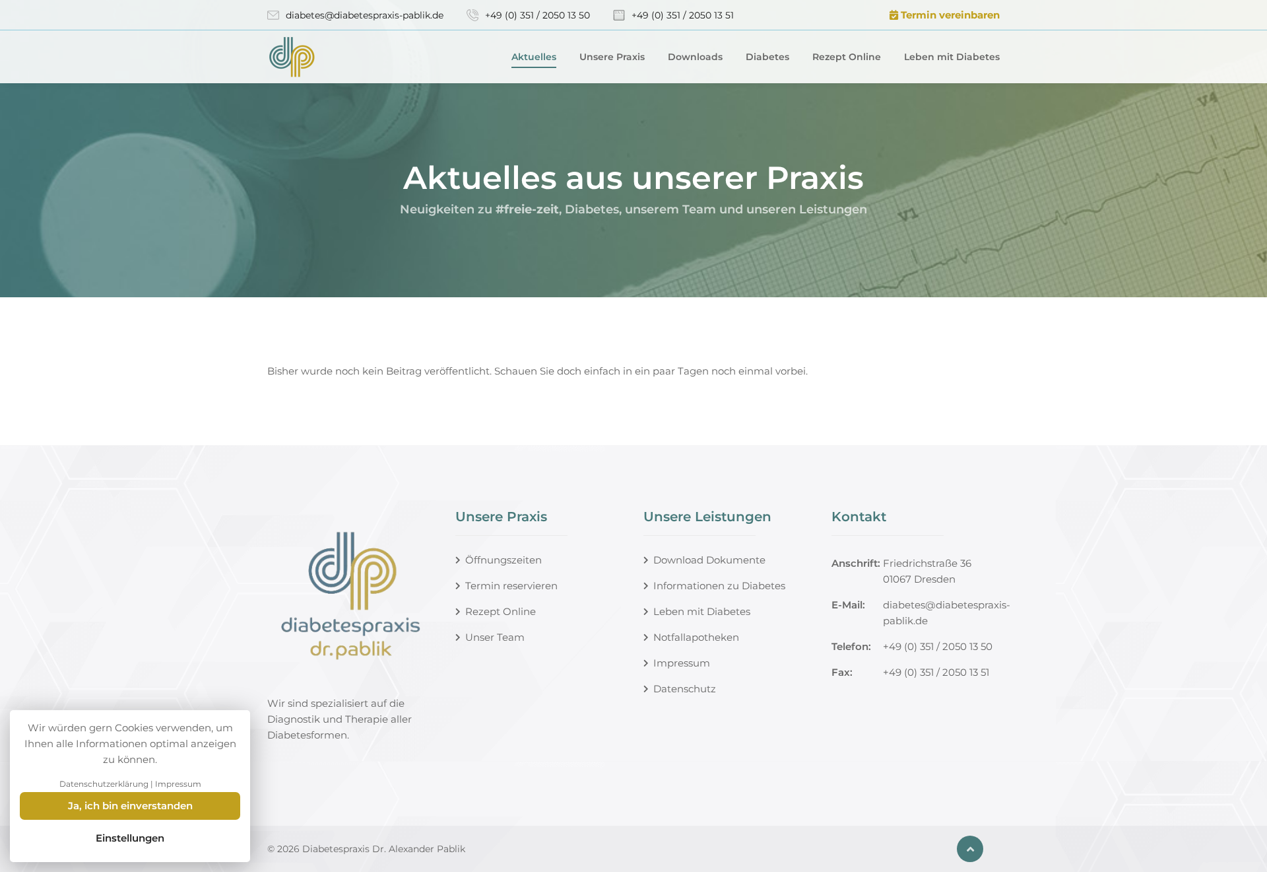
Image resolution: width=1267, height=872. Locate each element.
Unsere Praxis (612, 57)
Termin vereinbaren (949, 15)
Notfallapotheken (696, 637)
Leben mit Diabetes (952, 57)
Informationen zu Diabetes (719, 585)
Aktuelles (533, 57)
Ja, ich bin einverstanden (130, 805)
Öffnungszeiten (503, 560)
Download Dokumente (709, 560)
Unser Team (495, 637)
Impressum (681, 663)
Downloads (695, 57)
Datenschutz (684, 688)
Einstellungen (130, 838)
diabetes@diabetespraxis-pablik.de (364, 15)
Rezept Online (846, 57)
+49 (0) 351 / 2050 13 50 (537, 15)
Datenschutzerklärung (103, 784)
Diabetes (767, 57)
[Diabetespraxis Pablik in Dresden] (316, 57)
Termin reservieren (511, 585)
